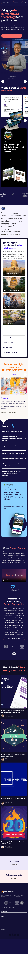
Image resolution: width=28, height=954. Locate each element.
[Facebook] (11, 935)
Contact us (14, 864)
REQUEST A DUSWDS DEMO (11, 35)
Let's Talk (18, 2)
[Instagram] (16, 935)
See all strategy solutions (9, 412)
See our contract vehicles (14, 639)
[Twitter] (13, 935)
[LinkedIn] (19, 935)
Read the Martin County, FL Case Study (11, 234)
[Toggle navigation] (25, 3)
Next (25, 81)
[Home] (5, 2)
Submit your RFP (14, 878)
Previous (2, 81)
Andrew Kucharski (9, 714)
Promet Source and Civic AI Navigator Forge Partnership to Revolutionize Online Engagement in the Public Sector (13, 712)
